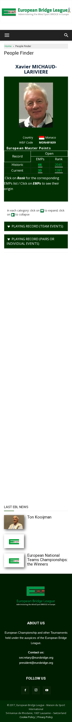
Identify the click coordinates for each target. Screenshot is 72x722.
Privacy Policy (45, 717)
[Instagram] (36, 690)
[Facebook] (25, 690)
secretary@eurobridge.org (36, 657)
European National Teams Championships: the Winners (47, 560)
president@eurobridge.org (36, 662)
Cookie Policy (27, 717)
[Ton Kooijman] (22, 522)
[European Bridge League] (36, 11)
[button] (6, 35)
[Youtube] (47, 690)
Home (8, 46)
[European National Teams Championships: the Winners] (22, 560)
